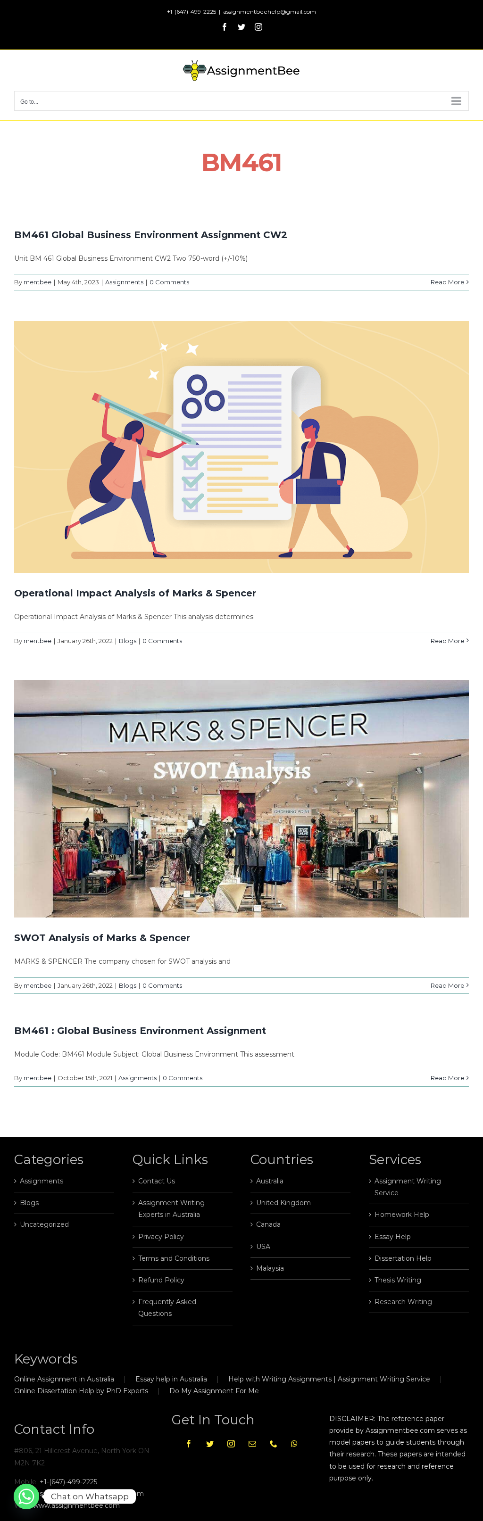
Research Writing (403, 1302)
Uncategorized (44, 1224)
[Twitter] (210, 1444)
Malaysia (270, 1268)
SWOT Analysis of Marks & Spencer (102, 937)
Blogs (127, 641)
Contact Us (156, 1181)
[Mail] (252, 1444)
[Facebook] (189, 1444)
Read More (447, 282)
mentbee (37, 282)
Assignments (124, 282)
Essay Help (393, 1236)
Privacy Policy (161, 1236)
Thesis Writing (398, 1280)
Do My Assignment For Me (214, 1391)
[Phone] (274, 1444)
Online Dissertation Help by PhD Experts (81, 1391)
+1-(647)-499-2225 (68, 1482)
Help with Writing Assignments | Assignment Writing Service (329, 1379)
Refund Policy (161, 1280)
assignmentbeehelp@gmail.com (269, 11)
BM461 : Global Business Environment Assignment (140, 1030)
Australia (269, 1181)
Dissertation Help (403, 1258)
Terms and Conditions (173, 1258)
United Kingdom (283, 1203)
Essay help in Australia (171, 1379)
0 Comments (169, 282)
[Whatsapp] (294, 1444)
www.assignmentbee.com (76, 1505)
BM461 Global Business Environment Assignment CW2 (150, 234)
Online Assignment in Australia (64, 1379)
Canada (268, 1224)
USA (263, 1246)
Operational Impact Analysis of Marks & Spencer (135, 593)
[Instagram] (231, 1444)
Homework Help (402, 1214)
